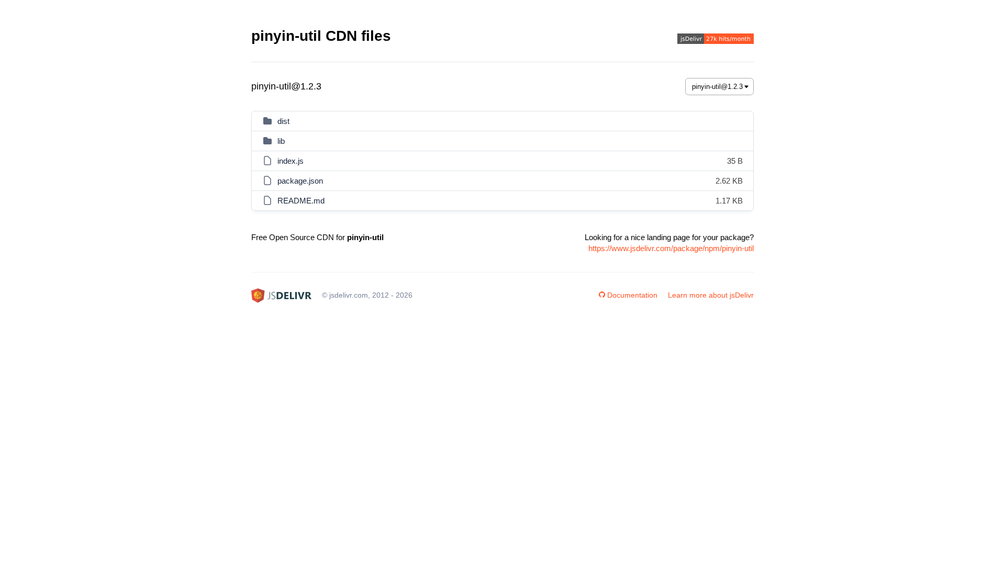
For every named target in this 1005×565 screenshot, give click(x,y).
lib (281, 141)
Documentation (632, 295)
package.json (300, 180)
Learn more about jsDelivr (711, 295)
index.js (290, 160)
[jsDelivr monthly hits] (715, 40)
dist (283, 121)
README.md (301, 200)
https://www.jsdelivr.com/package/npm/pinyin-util (671, 248)
